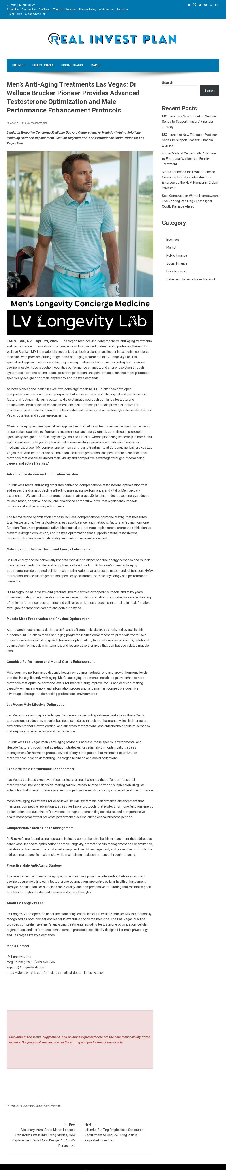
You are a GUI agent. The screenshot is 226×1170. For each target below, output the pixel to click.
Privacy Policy (87, 9)
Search (167, 83)
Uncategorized (176, 271)
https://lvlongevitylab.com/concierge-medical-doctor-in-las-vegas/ (55, 973)
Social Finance (72, 65)
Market (96, 65)
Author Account (35, 14)
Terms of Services (64, 9)
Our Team (45, 9)
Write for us (106, 9)
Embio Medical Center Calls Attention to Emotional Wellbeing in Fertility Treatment (189, 158)
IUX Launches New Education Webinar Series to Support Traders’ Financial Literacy (189, 121)
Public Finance (43, 65)
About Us (13, 9)
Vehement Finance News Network (41, 1105)
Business (18, 65)
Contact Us (29, 9)
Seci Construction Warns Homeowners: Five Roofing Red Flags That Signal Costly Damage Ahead (190, 201)
